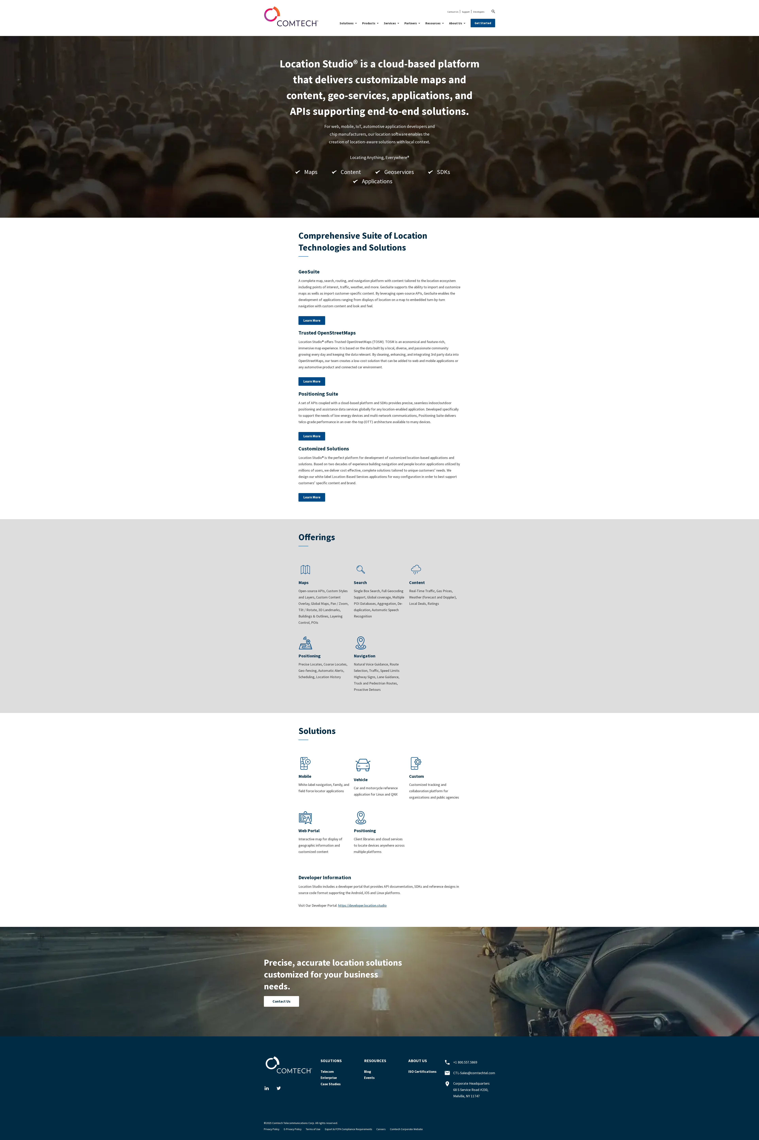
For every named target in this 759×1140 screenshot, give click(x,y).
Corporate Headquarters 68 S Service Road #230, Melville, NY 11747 (471, 1089)
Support (466, 11)
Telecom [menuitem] (327, 1071)
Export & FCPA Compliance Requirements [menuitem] (348, 1129)
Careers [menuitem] (380, 1129)
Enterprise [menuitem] (329, 1078)
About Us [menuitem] (455, 23)
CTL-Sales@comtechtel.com (474, 1073)
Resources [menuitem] (433, 23)
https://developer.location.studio (362, 905)
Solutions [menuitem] (347, 23)
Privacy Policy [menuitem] (271, 1129)
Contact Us (452, 11)
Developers (478, 11)
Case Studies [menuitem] (331, 1084)
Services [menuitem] (390, 23)
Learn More (311, 320)
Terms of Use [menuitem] (313, 1129)
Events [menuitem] (369, 1078)
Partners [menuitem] (410, 23)
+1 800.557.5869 (465, 1062)
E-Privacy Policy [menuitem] (292, 1129)
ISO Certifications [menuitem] (422, 1071)
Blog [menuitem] (367, 1071)
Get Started (483, 23)
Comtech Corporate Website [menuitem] (406, 1129)
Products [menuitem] (368, 23)
